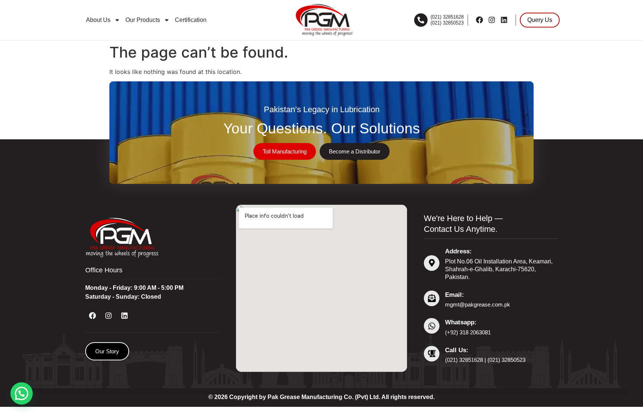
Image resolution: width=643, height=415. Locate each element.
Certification (191, 20)
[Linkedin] (504, 20)
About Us (98, 20)
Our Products (142, 20)
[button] (21, 393)
